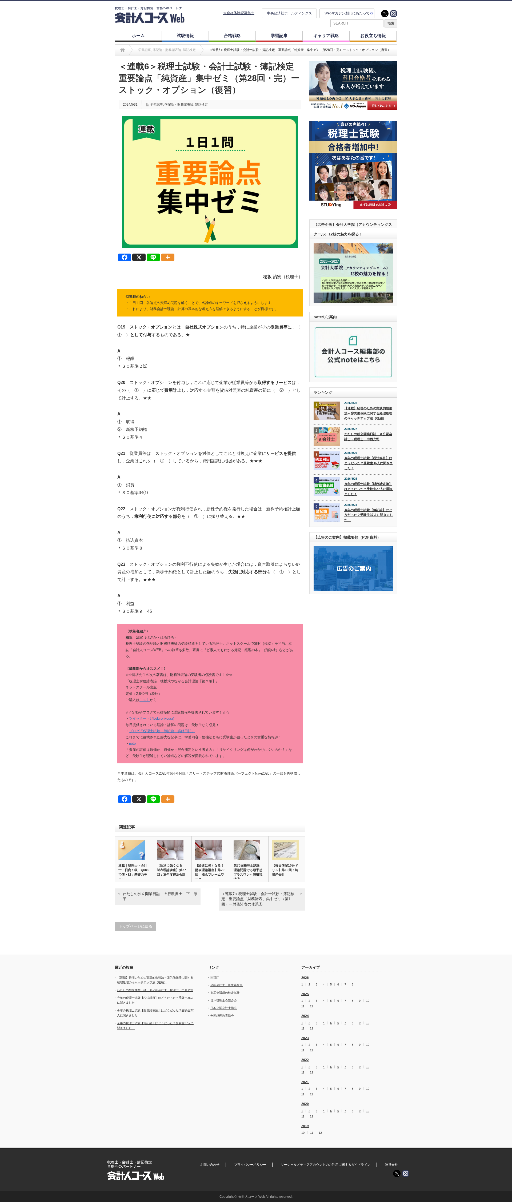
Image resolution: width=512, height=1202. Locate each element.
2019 (305, 1126)
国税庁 (214, 977)
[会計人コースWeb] (150, 21)
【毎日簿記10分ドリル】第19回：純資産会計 (285, 870)
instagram (393, 13)
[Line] (153, 257)
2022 (305, 1060)
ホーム (138, 35)
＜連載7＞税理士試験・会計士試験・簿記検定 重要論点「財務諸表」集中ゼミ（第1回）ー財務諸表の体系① (257, 899)
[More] (167, 257)
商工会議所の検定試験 (225, 992)
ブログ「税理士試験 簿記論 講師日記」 (162, 731)
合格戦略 (232, 35)
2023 (305, 1038)
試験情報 (185, 35)
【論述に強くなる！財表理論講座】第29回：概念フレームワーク (210, 872)
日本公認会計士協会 (223, 1007)
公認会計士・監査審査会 (226, 985)
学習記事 (279, 35)
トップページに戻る (135, 926)
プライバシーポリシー (250, 1165)
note (132, 744)
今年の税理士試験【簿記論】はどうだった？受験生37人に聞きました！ (368, 515)
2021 (305, 1082)
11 (302, 1006)
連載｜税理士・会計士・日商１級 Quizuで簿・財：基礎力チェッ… (133, 872)
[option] (353, 85)
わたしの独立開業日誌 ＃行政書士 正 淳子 (160, 896)
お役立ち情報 (373, 35)
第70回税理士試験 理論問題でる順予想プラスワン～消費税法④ (248, 872)
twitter (385, 13)
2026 (305, 978)
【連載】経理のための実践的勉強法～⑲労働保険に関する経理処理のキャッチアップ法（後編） (368, 413)
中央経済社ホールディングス (289, 13)
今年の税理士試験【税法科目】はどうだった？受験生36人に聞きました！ (368, 463)
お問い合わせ (209, 1165)
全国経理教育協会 (222, 1015)
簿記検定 (201, 104)
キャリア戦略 (326, 35)
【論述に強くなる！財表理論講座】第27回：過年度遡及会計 (171, 870)
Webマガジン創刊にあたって (347, 13)
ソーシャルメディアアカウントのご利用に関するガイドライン (325, 1165)
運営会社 (391, 1165)
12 (311, 1006)
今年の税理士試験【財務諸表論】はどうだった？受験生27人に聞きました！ (368, 489)
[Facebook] (124, 257)
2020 (305, 1104)
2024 (305, 1016)
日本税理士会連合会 (223, 1000)
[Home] (122, 50)
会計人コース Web (251, 1197)
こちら (144, 700)
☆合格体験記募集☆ (238, 13)
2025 (305, 994)
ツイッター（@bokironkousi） (152, 718)
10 (367, 1000)
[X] (139, 257)
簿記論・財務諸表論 (179, 104)
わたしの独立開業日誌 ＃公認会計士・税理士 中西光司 (368, 436)
